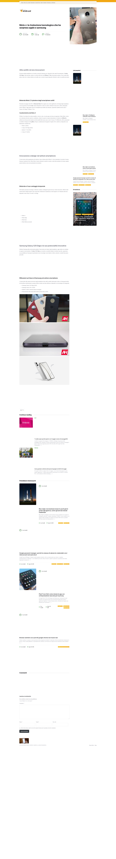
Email (37, 721)
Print (23, 410)
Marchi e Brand (66, 607)
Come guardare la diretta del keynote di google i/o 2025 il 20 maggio (50, 469)
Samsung (45, 2)
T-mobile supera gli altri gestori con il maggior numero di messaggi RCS (51, 439)
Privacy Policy (91, 745)
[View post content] (83, 25)
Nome (20, 721)
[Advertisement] (44, 57)
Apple (41, 2)
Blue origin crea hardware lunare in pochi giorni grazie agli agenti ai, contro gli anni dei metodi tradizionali (53, 510)
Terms (96, 745)
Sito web (54, 721)
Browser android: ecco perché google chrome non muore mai (38, 637)
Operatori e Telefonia (51, 2)
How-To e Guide (27, 2)
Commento (21, 703)
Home (22, 2)
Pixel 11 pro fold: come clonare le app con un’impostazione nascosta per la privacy (52, 595)
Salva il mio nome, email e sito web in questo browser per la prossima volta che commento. (38, 727)
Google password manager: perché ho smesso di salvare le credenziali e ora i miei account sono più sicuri (84, 179)
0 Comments (47, 34)
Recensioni (33, 2)
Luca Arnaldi (25, 34)
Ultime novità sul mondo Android (63, 646)
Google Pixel (37, 2)
